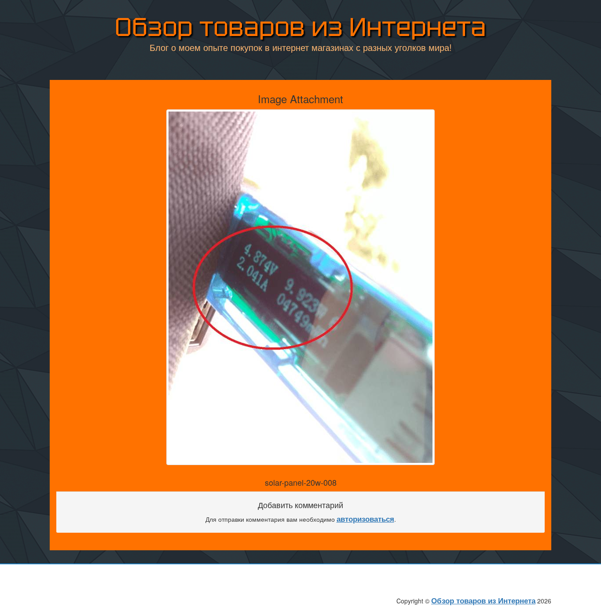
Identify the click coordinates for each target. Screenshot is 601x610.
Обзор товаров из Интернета (300, 27)
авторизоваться (365, 518)
